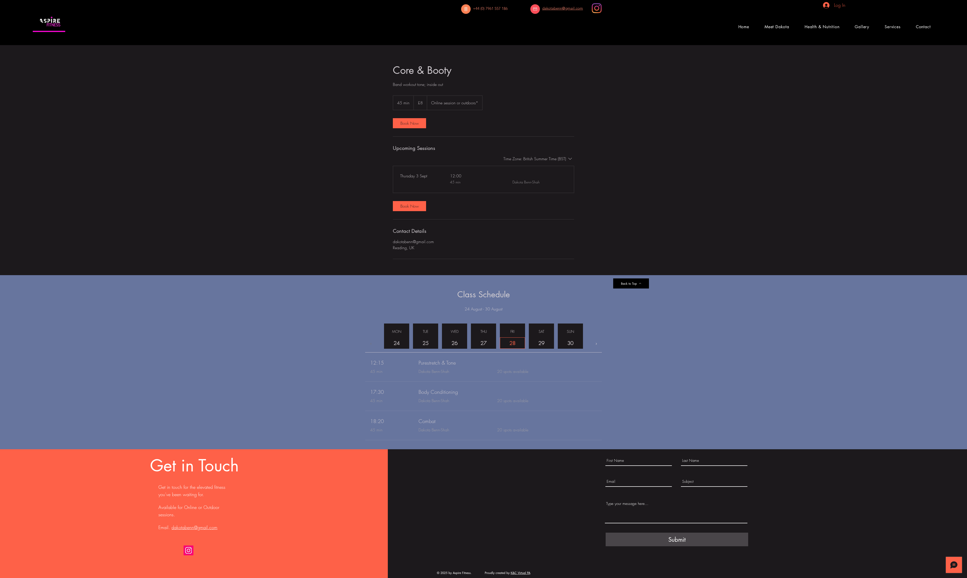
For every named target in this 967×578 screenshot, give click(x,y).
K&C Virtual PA (520, 573)
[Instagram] (597, 8)
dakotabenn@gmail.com (194, 527)
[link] (409, 123)
